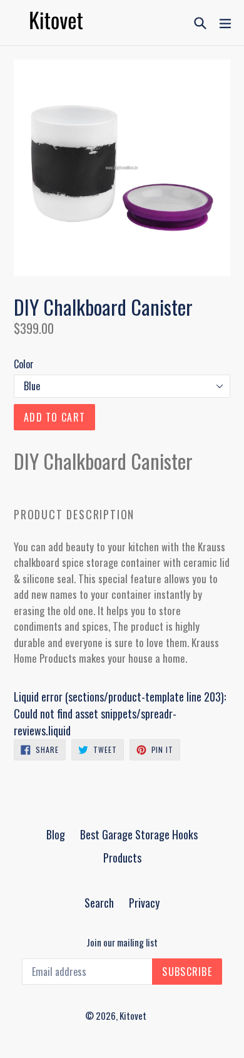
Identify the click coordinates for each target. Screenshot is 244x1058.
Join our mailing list (122, 942)
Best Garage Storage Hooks (139, 834)
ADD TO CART (54, 417)
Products (122, 857)
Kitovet (132, 1015)
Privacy (144, 903)
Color (24, 363)
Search (99, 903)
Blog (55, 834)
